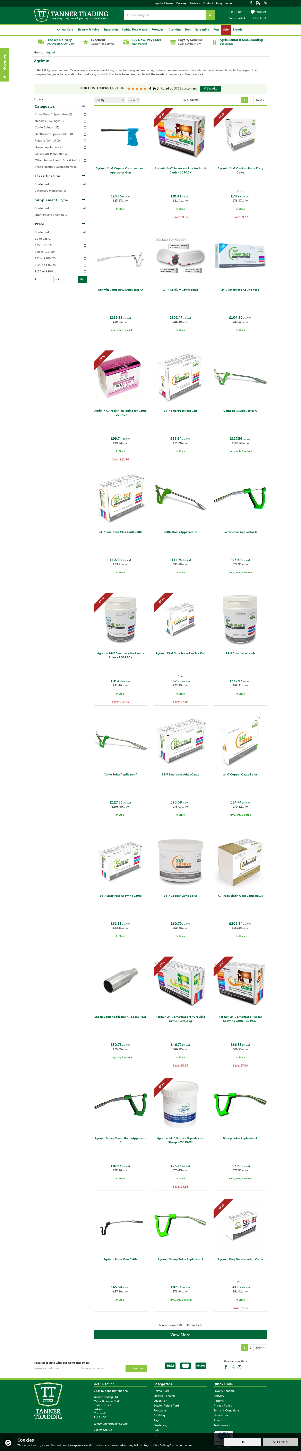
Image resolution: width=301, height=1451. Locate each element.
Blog (219, 3)
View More (180, 1334)
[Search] (210, 15)
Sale (226, 29)
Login (228, 3)
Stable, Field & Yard (166, 1405)
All (85, 184)
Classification (47, 176)
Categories (45, 106)
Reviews (195, 3)
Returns (219, 1400)
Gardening (160, 1425)
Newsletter (221, 1415)
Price (39, 224)
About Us (220, 1420)
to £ (57, 279)
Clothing (159, 1415)
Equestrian (160, 1400)
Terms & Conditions (226, 1410)
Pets (156, 1430)
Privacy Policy (223, 1405)
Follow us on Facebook (251, 3)
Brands (237, 29)
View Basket (237, 18)
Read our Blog (257, 3)
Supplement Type (51, 200)
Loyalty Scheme (224, 1391)
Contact (208, 3)
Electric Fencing (164, 1396)
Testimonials (222, 1425)
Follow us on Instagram (264, 3)
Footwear (160, 1410)
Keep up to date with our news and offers (61, 1363)
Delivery (219, 1396)
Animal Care (162, 1391)
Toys (157, 1420)
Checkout (259, 18)
